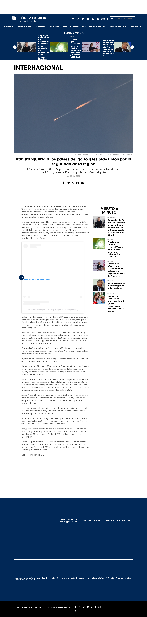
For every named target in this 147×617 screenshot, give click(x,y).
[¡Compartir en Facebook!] (63, 183)
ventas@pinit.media (68, 522)
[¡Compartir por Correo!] (82, 183)
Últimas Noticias (123, 578)
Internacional (24, 26)
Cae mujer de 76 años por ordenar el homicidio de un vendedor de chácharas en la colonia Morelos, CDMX (43, 48)
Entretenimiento (97, 26)
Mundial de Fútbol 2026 (25, 580)
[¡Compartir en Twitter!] (68, 183)
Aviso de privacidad (91, 520)
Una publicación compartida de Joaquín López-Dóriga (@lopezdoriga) (52, 310)
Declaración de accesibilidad (117, 520)
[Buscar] (144, 26)
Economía (54, 26)
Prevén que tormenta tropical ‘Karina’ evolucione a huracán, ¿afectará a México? (75, 48)
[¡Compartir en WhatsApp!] (73, 183)
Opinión (135, 26)
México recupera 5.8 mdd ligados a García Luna (116, 285)
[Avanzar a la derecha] (141, 26)
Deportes (40, 26)
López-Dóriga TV (118, 26)
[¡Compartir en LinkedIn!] (77, 183)
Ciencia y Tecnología (74, 26)
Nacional (8, 26)
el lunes (58, 212)
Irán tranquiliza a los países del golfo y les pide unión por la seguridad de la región (73, 161)
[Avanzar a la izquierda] (15, 47)
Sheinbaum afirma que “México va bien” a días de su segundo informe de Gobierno (108, 48)
